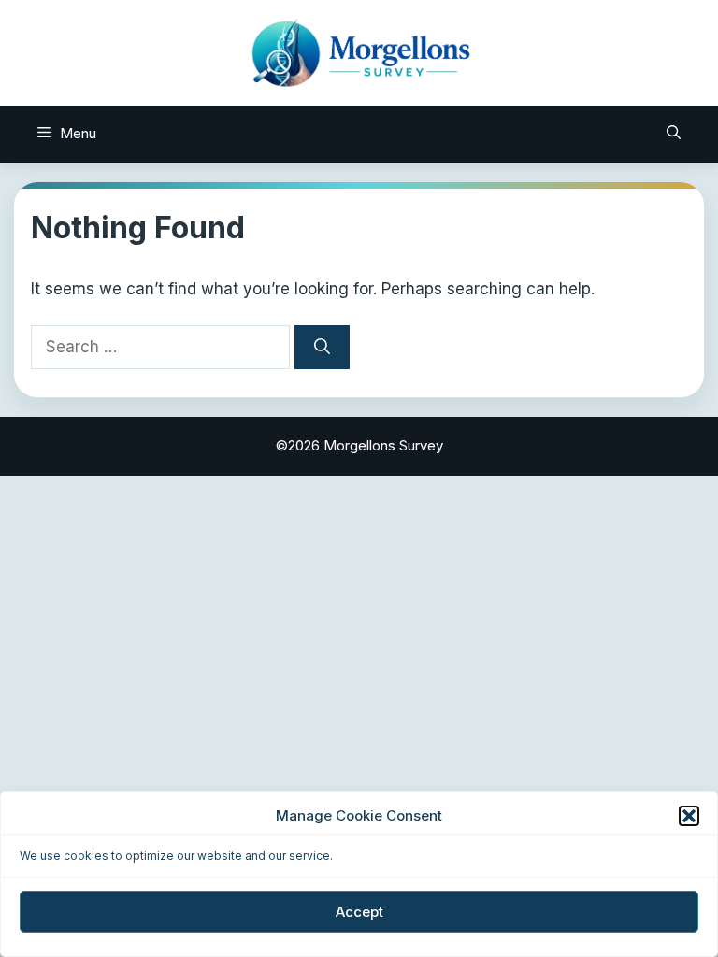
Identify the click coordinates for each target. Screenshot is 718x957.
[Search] (322, 347)
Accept (359, 912)
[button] (689, 816)
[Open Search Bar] (673, 134)
